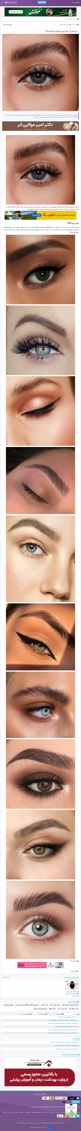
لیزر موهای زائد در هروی (40, 1009)
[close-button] (64, 1102)
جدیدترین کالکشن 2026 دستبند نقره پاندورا (27, 1005)
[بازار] (48, 1098)
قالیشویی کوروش (8, 1005)
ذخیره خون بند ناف (55, 1005)
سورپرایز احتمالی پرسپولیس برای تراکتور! (67, 1049)
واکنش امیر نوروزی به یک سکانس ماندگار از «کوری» (64, 1042)
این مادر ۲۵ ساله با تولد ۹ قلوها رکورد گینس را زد (66, 1027)
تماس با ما (45, 1112)
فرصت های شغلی (36, 1112)
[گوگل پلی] (61, 1098)
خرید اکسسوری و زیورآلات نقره (70, 1005)
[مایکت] (74, 1098)
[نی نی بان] (41, 2)
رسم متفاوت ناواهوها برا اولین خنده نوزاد (67, 1017)
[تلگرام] (74, 1117)
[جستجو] (6, 2)
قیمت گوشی (44, 1005)
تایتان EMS (52, 1009)
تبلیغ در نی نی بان (18, 1112)
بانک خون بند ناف (62, 1009)
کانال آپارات (27, 1112)
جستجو (57, 1112)
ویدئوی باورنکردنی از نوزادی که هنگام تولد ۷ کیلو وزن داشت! (63, 1020)
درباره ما (51, 1112)
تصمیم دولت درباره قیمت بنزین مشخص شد (66, 1046)
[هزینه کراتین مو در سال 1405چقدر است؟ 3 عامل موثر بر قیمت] (72, 985)
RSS (4, 1112)
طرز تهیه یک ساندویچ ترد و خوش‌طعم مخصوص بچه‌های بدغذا (62, 1023)
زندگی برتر (9, 1112)
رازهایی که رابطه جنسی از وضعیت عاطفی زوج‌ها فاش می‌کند (62, 1030)
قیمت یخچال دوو (73, 1009)
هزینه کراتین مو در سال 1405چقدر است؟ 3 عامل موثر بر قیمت (72, 994)
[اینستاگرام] (62, 1117)
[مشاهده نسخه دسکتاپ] (2, 2)
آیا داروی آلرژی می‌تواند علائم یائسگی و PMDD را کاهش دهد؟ (62, 1033)
